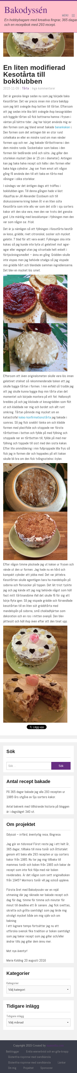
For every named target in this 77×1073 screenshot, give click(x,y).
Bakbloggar (12, 1051)
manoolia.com (55, 1045)
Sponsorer (46, 1068)
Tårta (25, 88)
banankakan (62, 127)
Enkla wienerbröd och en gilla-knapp (47, 1051)
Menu (65, 15)
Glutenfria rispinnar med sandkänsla (29, 1057)
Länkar (62, 1062)
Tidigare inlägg (15, 1016)
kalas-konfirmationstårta (34, 417)
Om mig (12, 1068)
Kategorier (12, 983)
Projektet (28, 1068)
